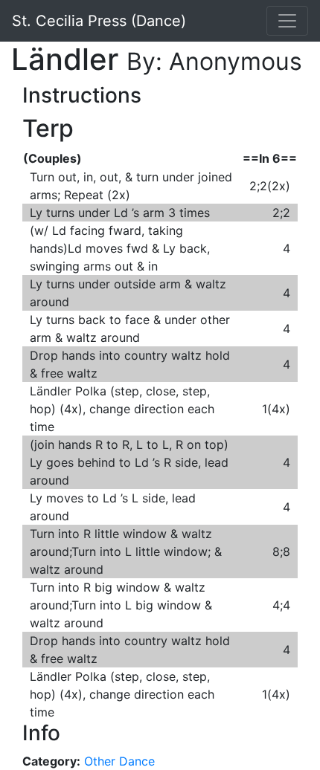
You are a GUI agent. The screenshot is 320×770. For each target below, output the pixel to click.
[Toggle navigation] (287, 21)
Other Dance (119, 761)
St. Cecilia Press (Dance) (99, 21)
